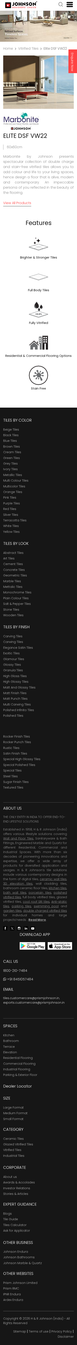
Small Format (13, 1119)
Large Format (13, 1107)
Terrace (9, 1047)
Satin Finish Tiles (15, 753)
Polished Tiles (13, 715)
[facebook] (5, 928)
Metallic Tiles (12, 475)
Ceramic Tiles (13, 1139)
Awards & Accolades (19, 1182)
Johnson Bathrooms (19, 1257)
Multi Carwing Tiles (17, 704)
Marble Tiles (12, 581)
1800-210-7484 (15, 970)
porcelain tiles (40, 893)
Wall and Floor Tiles (18, 838)
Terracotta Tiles (15, 520)
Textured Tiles (13, 787)
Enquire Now (72, 62)
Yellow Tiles (11, 532)
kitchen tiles (58, 888)
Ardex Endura (13, 1300)
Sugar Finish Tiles (16, 782)
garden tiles (12, 911)
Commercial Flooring (19, 1064)
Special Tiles (12, 770)
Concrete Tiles (14, 570)
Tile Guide (10, 1219)
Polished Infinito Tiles (18, 710)
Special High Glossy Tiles (21, 759)
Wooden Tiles (13, 615)
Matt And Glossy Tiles (19, 687)
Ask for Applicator (16, 1230)
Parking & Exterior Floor (20, 1075)
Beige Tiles (11, 429)
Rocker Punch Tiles (17, 742)
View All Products (17, 202)
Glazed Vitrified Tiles (18, 1144)
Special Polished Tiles (19, 765)
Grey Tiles (10, 463)
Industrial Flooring (16, 1069)
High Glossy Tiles (15, 681)
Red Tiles (9, 509)
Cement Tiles (13, 564)
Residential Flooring (18, 1058)
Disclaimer (66, 1336)
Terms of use (39, 1331)
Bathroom (11, 1041)
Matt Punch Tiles (15, 698)
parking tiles (21, 906)
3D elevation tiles (18, 883)
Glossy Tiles (12, 664)
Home (8, 48)
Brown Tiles (11, 446)
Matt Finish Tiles (15, 693)
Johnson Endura (15, 1251)
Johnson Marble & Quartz (22, 1263)
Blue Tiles (10, 441)
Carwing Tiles (13, 642)
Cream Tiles (12, 452)
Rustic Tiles (11, 748)
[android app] (32, 945)
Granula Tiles (13, 670)
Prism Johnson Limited (20, 1283)
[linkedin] (26, 928)
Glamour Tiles (13, 659)
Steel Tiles (10, 776)
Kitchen (8, 1035)
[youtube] (33, 928)
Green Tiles (11, 458)
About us (10, 1177)
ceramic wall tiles (53, 879)
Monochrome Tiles (17, 592)
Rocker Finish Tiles (16, 736)
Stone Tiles (11, 609)
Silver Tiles (10, 515)
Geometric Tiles (15, 575)
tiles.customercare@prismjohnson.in (31, 998)
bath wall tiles (14, 893)
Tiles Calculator (15, 1225)
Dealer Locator (17, 1086)
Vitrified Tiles (28, 48)
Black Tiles (11, 435)
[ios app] (60, 945)
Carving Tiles (12, 636)
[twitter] (12, 928)
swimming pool (46, 906)
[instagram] (19, 928)
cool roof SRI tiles (36, 902)
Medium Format (15, 1113)
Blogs (7, 1213)
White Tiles (11, 526)
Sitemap (19, 1331)
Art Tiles (9, 558)
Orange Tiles (12, 492)
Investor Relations (16, 1188)
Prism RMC (11, 1288)
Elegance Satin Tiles (18, 648)
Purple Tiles (11, 503)
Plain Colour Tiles (16, 598)
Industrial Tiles (13, 1156)
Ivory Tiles (10, 469)
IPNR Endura (12, 1294)
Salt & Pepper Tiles (17, 604)
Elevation (10, 1052)
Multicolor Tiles (14, 486)
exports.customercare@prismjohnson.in (34, 1002)
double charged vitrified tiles (45, 911)
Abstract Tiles (13, 553)
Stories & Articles (15, 1194)
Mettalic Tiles (12, 587)
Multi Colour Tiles (15, 480)
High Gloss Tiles (15, 676)
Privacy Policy (61, 1331)
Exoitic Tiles (11, 653)
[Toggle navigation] (68, 4)
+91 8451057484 (19, 979)
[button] (61, 5)
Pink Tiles (9, 497)
